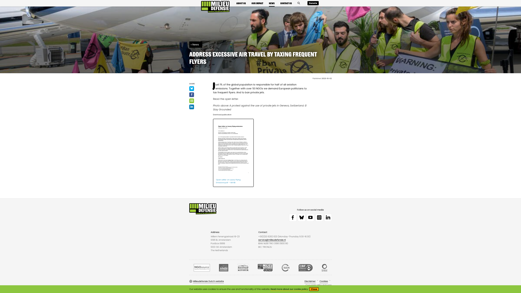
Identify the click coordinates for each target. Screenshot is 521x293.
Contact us (286, 3)
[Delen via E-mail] (191, 100)
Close (314, 289)
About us (241, 3)
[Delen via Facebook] (191, 94)
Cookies (324, 281)
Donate (313, 3)
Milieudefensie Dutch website (208, 281)
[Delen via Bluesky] (191, 88)
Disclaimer (310, 281)
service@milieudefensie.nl (272, 239)
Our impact (257, 3)
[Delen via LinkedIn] (191, 107)
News (272, 3)
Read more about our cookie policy (289, 289)
